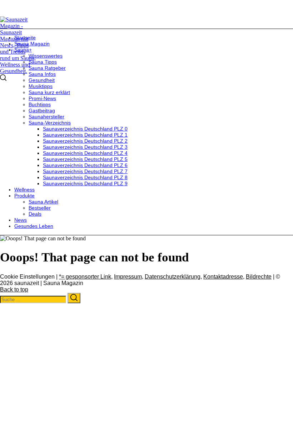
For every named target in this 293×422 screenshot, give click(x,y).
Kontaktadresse (223, 277)
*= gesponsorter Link (85, 277)
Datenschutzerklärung (172, 277)
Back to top (14, 289)
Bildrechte (259, 277)
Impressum (128, 277)
